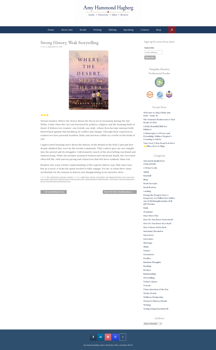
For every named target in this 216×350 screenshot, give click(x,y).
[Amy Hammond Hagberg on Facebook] (93, 337)
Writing (97, 29)
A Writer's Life (150, 168)
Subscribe (149, 48)
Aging (146, 171)
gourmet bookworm (91, 179)
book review (53, 179)
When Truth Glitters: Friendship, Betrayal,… (119, 192)
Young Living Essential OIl (155, 308)
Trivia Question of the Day (155, 289)
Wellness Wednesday (153, 297)
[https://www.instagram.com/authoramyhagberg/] (115, 337)
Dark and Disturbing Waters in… (53, 192)
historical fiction (103, 179)
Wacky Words (149, 293)
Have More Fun (150, 215)
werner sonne (113, 179)
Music (146, 246)
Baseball (147, 175)
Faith (145, 208)
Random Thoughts (152, 262)
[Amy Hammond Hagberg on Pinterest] (108, 337)
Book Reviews (54, 177)
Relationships (149, 274)
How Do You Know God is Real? (158, 219)
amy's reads (126, 177)
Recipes (147, 270)
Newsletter (148, 254)
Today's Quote (150, 281)
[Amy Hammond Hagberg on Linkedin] (100, 337)
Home (51, 29)
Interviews (148, 235)
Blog (158, 29)
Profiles (147, 258)
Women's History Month (155, 301)
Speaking (129, 29)
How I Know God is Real (154, 227)
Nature (146, 250)
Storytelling (149, 277)
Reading (70, 177)
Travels (146, 285)
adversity (93, 177)
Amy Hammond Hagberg (114, 177)
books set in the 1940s (77, 179)
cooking (147, 191)
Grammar (148, 212)
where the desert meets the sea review (58, 181)
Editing (112, 29)
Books (83, 29)
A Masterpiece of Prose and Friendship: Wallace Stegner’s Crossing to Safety (157, 136)
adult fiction (85, 177)
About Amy (67, 29)
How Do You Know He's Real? (157, 223)
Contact (144, 29)
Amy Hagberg (100, 177)
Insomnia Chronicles (153, 231)
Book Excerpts (150, 183)
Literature (63, 177)
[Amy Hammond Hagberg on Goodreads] (122, 337)
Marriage (147, 243)
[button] (172, 29)
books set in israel (63, 179)
